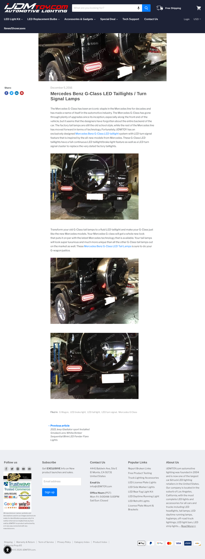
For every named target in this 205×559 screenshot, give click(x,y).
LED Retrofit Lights (139, 501)
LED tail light (93, 412)
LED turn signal (109, 412)
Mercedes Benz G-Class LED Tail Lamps (107, 246)
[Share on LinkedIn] (17, 93)
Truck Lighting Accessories (143, 477)
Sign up (49, 492)
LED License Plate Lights (142, 482)
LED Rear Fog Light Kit (140, 491)
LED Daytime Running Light (143, 496)
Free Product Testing (140, 473)
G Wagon (64, 412)
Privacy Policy (64, 542)
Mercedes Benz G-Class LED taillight (97, 133)
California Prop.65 (13, 545)
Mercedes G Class (128, 412)
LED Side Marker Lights (141, 487)
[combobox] (107, 8)
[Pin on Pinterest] (22, 93)
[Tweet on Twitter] (11, 93)
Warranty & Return (25, 542)
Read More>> (188, 526)
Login (186, 19)
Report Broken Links (139, 468)
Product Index (100, 542)
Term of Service (46, 542)
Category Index (82, 542)
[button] (139, 8)
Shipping (8, 542)
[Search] (146, 8)
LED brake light (78, 412)
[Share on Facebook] (6, 93)
